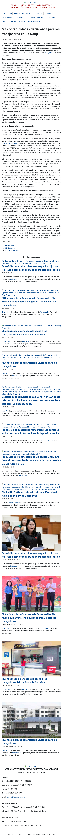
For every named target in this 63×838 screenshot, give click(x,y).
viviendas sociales (10, 143)
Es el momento (8, 17)
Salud (5, 21)
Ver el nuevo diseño (35, 21)
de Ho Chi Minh (14, 503)
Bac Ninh (7, 341)
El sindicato (21, 17)
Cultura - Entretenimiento (37, 17)
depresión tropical (46, 440)
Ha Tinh (4, 373)
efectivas (25, 341)
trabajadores (49, 53)
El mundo (13, 21)
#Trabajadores (10, 246)
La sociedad (7, 14)
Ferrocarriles (44, 312)
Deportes (38, 14)
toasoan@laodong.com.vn (15, 797)
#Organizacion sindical (13, 250)
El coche (22, 21)
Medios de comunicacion (23, 14)
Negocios (47, 14)
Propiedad (52, 17)
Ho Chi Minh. (23, 476)
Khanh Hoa (5, 312)
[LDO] (31, 262)
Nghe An (5, 411)
